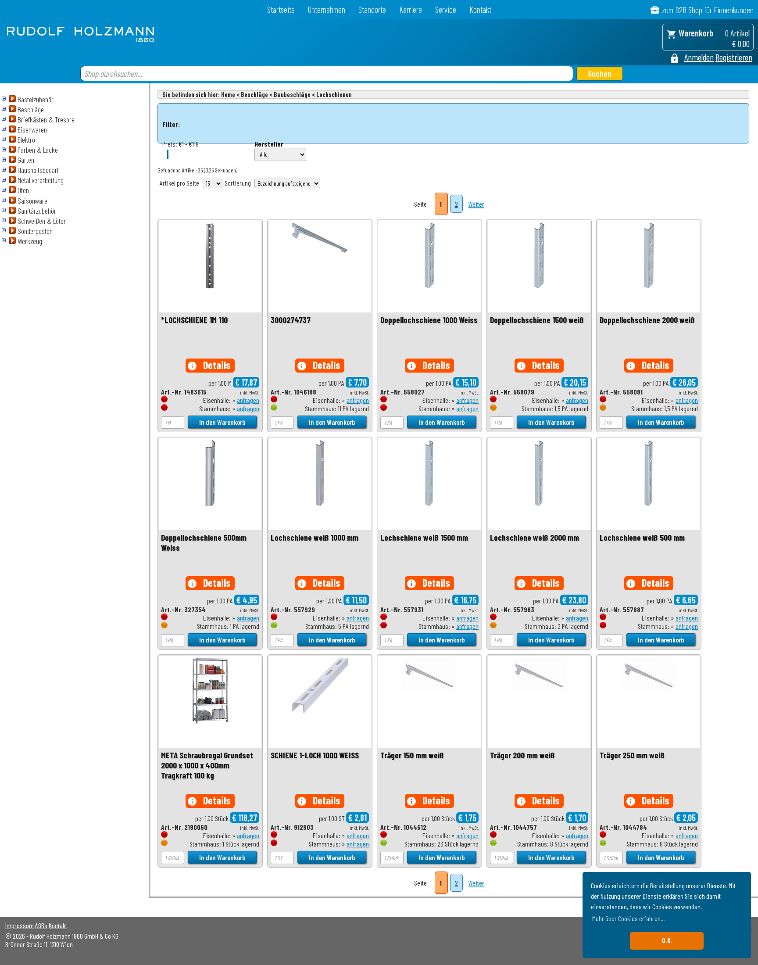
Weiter (476, 204)
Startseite (281, 9)
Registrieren (733, 57)
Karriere (410, 9)
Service (445, 9)
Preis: (169, 144)
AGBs (41, 925)
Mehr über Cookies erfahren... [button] (628, 918)
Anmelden (699, 57)
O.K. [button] (667, 940)
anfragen (248, 400)
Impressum (19, 925)
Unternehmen (326, 9)
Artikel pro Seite (179, 183)
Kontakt (480, 9)
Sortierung (238, 183)
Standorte (372, 9)
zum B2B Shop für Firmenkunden (708, 10)
